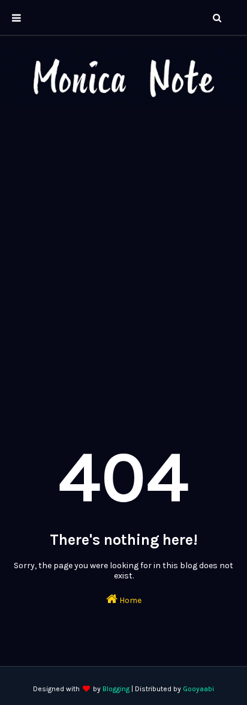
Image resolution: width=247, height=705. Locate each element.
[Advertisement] (123, 251)
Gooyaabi (198, 689)
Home (129, 600)
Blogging (116, 689)
